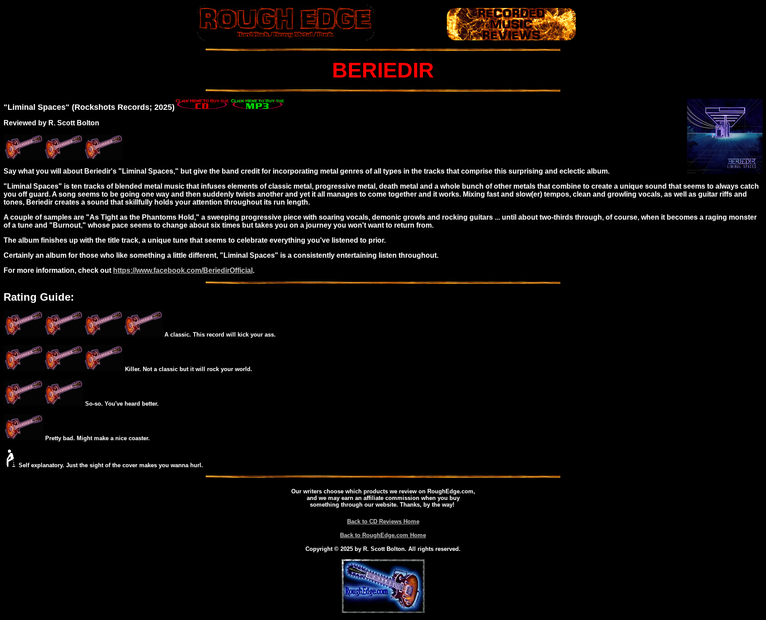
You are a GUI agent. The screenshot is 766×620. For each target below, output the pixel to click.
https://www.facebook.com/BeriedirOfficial (183, 270)
